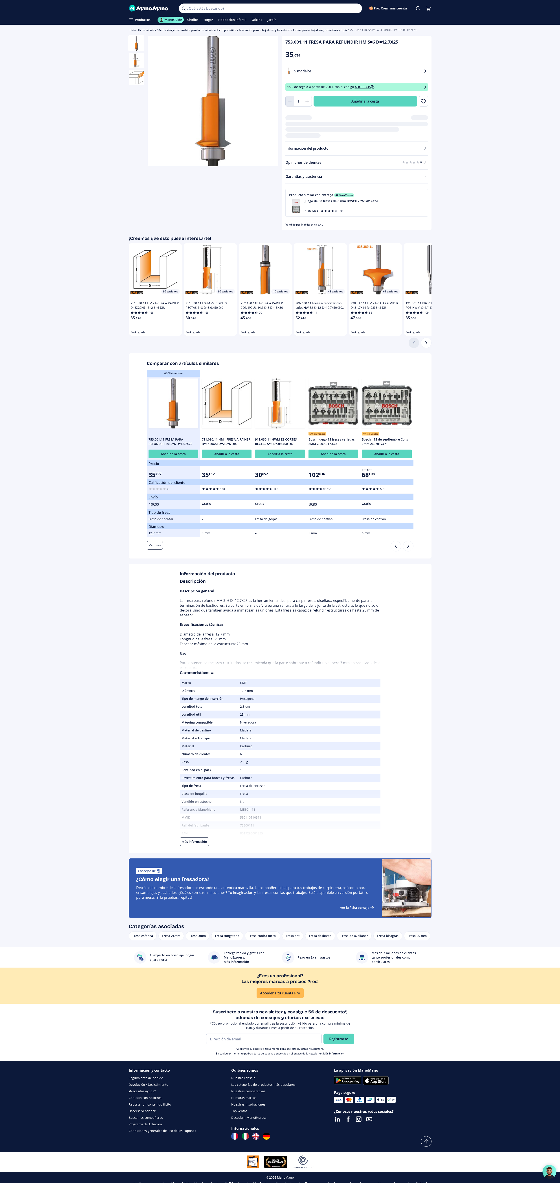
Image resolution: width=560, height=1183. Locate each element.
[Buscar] (184, 8)
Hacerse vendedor (142, 1111)
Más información (333, 1053)
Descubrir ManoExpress (248, 1117)
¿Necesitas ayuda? (142, 1091)
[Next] (408, 546)
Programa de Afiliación (145, 1124)
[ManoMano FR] (234, 1136)
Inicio (132, 30)
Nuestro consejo (243, 1078)
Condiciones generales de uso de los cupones (162, 1131)
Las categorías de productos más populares (263, 1084)
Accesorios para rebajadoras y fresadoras (264, 30)
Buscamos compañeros (146, 1117)
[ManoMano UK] (255, 1136)
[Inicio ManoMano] (150, 8)
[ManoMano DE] (266, 1136)
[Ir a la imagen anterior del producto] (156, 101)
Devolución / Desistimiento (148, 1084)
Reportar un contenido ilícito (150, 1104)
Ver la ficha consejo (354, 908)
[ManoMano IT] (245, 1136)
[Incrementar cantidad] (307, 101)
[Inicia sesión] (418, 8)
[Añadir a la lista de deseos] (423, 101)
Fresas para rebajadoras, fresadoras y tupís (320, 30)
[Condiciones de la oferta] (425, 87)
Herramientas (147, 30)
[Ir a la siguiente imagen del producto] (269, 101)
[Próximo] (426, 343)
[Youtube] (369, 1119)
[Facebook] (348, 1119)
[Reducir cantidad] (289, 101)
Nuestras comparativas (248, 1091)
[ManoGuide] (549, 1172)
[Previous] (396, 546)
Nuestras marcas (243, 1098)
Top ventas (239, 1111)
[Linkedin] (337, 1119)
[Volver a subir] (426, 1141)
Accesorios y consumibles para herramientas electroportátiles (197, 30)
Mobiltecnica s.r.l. (312, 224)
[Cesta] (428, 8)
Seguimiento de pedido (146, 1078)
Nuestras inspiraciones (248, 1104)
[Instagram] (358, 1119)
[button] (356, 203)
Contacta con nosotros (145, 1098)
